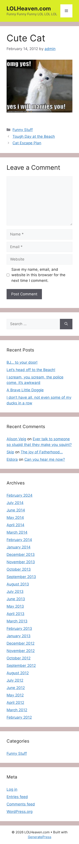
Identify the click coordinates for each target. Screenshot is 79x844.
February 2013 (19, 628)
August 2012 (18, 673)
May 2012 (15, 695)
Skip (10, 452)
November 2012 (21, 651)
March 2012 (17, 710)
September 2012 (21, 665)
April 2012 (15, 702)
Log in (12, 789)
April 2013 (15, 614)
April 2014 (15, 525)
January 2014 (19, 547)
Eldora (12, 459)
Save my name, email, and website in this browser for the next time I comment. (38, 275)
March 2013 (17, 621)
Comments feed (21, 804)
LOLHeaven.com (29, 8)
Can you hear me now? (44, 459)
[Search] (66, 324)
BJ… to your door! (22, 362)
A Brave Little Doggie (25, 390)
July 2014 (15, 503)
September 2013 (21, 577)
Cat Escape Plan (27, 143)
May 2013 (15, 606)
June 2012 (16, 688)
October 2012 (19, 658)
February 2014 (19, 540)
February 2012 (19, 717)
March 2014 (17, 532)
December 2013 (21, 554)
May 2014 (15, 517)
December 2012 (20, 643)
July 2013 (15, 591)
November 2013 (21, 562)
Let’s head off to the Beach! (31, 370)
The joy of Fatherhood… (42, 452)
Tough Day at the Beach (34, 136)
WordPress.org (19, 811)
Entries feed (17, 797)
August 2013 (18, 584)
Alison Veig (16, 439)
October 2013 (19, 569)
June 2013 (16, 599)
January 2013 (19, 636)
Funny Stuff (23, 130)
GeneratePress (39, 837)
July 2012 (15, 680)
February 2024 (19, 495)
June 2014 (16, 510)
